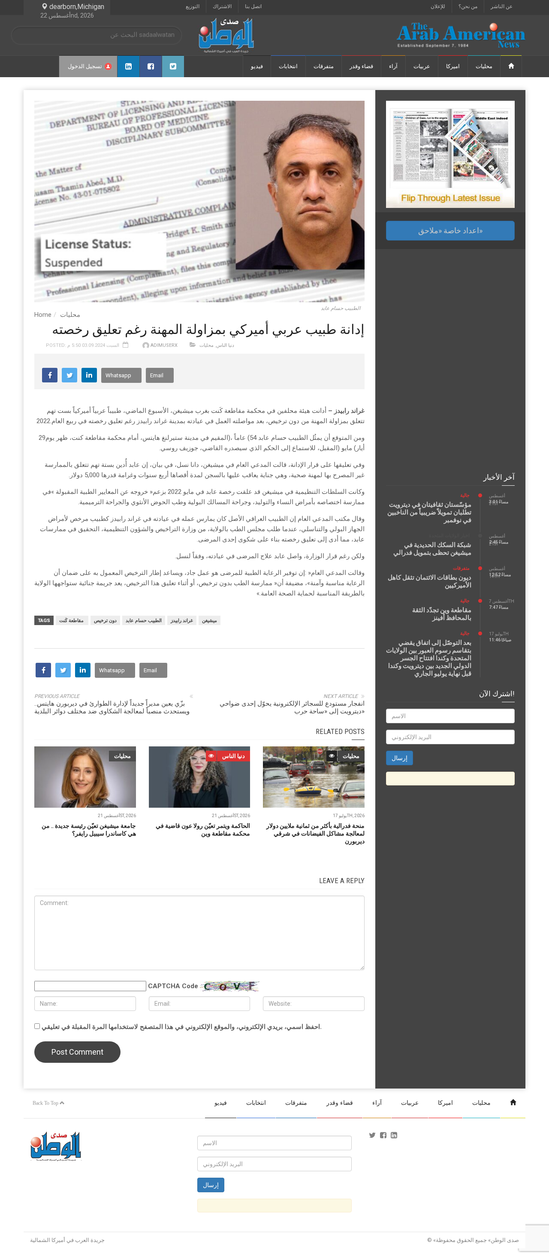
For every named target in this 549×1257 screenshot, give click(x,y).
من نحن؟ (468, 6)
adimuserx (164, 345)
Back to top (46, 1103)
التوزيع (192, 6)
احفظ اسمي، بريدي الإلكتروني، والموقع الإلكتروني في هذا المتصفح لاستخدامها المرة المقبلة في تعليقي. (182, 1027)
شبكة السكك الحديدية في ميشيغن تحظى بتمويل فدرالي (432, 548)
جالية (465, 495)
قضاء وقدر (361, 66)
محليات (484, 66)
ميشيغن (209, 620)
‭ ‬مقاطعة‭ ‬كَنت (72, 620)
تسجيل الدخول (85, 66)
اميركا (453, 66)
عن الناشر (502, 6)
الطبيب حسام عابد (144, 620)
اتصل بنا (253, 6)
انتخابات (288, 66)
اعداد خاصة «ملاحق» (450, 230)
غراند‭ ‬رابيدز (182, 620)
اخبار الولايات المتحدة (449, 535)
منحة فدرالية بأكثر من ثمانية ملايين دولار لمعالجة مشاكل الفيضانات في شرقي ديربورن (315, 833)
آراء (393, 66)
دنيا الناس (225, 345)
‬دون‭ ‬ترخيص (105, 620)
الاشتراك (222, 6)
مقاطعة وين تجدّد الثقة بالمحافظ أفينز (441, 614)
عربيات (421, 66)
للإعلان (438, 6)
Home (42, 315)
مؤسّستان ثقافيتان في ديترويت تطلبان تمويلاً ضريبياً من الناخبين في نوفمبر (429, 512)
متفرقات (324, 66)
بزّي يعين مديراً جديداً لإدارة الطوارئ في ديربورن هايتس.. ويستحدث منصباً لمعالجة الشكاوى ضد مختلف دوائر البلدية (112, 707)
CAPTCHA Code (173, 986)
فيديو (257, 66)
